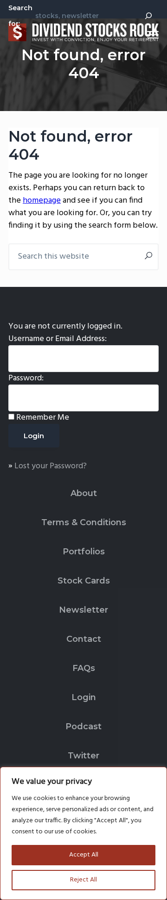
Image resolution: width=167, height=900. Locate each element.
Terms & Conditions (83, 522)
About (84, 493)
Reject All (83, 880)
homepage (42, 200)
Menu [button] (142, 34)
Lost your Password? (50, 466)
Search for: (20, 16)
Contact (83, 639)
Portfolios (84, 551)
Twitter (83, 756)
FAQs (83, 668)
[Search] (148, 15)
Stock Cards (84, 581)
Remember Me (42, 417)
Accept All (83, 855)
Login (83, 697)
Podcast (83, 726)
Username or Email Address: (57, 339)
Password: (26, 378)
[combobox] (84, 15)
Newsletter (83, 610)
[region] (83, 833)
